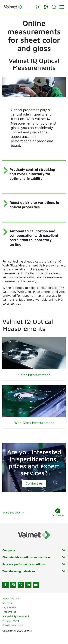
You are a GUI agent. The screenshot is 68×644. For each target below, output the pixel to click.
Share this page (12, 512)
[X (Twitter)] (21, 585)
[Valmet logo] (18, 7)
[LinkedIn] (28, 585)
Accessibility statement (15, 616)
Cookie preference (12, 625)
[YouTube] (36, 585)
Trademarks (9, 611)
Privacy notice (10, 620)
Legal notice (9, 607)
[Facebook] (5, 585)
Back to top (58, 515)
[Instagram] (13, 585)
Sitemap (7, 602)
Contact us (34, 483)
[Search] (54, 7)
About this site (10, 598)
